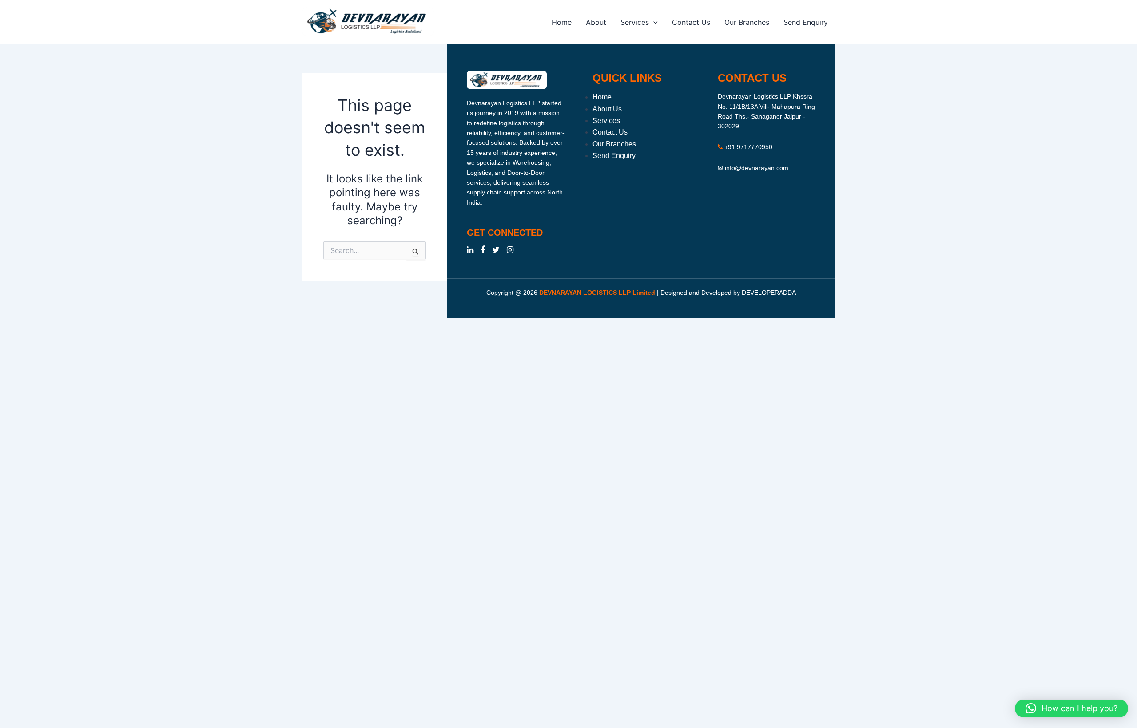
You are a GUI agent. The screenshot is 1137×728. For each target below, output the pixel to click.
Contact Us (691, 22)
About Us (607, 109)
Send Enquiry (805, 22)
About (596, 22)
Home (562, 22)
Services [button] (634, 22)
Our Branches (746, 22)
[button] (653, 22)
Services (606, 120)
